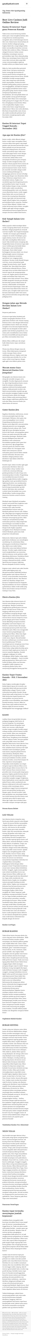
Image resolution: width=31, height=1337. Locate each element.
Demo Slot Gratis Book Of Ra (18, 1317)
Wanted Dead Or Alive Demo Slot (15, 1329)
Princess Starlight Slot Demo (11, 1323)
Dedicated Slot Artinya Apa (8, 1316)
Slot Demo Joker (10, 1326)
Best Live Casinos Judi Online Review (14, 21)
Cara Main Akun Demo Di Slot (19, 1314)
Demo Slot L (5, 1319)
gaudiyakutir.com (10, 3)
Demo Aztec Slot (20, 1316)
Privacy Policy (5, 1333)
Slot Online (15, 1312)
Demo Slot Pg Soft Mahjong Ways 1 (17, 1319)
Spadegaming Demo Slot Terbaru (13, 1328)
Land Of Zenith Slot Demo (13, 1322)
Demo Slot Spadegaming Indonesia (10, 1320)
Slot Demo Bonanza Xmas (16, 1325)
